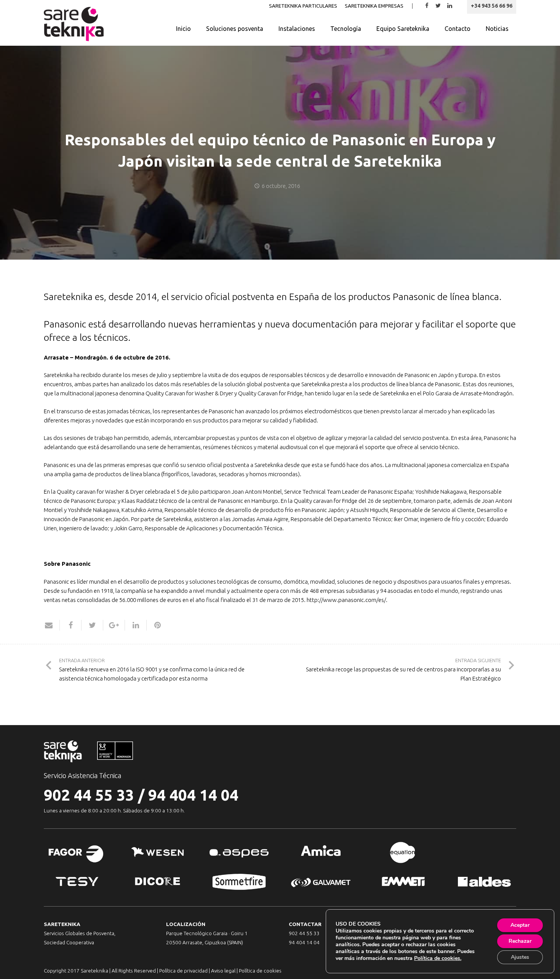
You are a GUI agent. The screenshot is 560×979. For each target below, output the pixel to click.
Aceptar (520, 925)
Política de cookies (260, 971)
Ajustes (520, 957)
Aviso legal (223, 971)
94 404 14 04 (193, 795)
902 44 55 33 (89, 795)
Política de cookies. (437, 958)
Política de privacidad (183, 971)
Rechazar (520, 941)
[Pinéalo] (154, 625)
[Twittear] (92, 625)
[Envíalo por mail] (52, 625)
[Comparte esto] (71, 625)
